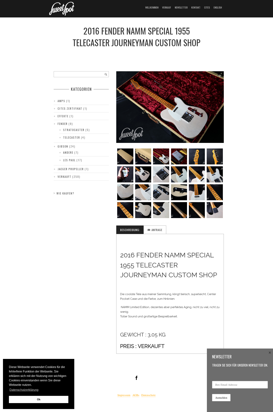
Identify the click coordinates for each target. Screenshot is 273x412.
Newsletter (181, 7)
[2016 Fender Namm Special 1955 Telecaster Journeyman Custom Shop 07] (125, 174)
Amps (61, 101)
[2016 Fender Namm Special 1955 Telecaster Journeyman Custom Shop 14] (125, 192)
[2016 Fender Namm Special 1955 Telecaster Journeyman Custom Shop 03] (161, 156)
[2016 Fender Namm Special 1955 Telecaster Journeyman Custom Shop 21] (143, 210)
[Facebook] (136, 378)
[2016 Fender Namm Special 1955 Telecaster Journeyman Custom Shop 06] (215, 156)
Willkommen (151, 7)
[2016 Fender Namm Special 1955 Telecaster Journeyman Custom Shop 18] (197, 192)
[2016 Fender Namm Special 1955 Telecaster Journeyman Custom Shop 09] (161, 174)
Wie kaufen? (65, 193)
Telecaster (71, 137)
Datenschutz (148, 395)
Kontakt (195, 7)
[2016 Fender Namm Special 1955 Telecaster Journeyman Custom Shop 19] (215, 192)
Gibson (63, 146)
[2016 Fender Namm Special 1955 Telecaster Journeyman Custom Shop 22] (161, 210)
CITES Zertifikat (70, 108)
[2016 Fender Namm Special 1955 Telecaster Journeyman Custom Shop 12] (215, 174)
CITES (207, 7)
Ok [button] (38, 399)
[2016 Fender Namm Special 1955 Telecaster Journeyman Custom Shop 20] (125, 210)
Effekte (63, 116)
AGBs (135, 395)
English (218, 7)
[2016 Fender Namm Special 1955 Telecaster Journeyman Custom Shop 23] (179, 210)
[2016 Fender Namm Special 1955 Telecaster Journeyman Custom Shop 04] (179, 156)
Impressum (124, 395)
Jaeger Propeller (71, 169)
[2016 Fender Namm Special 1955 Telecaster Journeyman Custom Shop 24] (197, 210)
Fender (63, 124)
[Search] (106, 74)
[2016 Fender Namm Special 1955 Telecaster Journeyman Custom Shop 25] (215, 210)
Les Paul (69, 160)
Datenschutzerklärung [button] (23, 389)
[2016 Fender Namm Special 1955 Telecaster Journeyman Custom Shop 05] (197, 156)
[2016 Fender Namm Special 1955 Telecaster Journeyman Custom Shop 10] (179, 174)
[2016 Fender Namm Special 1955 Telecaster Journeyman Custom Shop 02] (143, 156)
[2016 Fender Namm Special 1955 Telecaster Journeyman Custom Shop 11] (197, 174)
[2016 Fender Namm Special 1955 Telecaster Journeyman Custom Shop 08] (143, 174)
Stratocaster (73, 130)
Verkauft (64, 176)
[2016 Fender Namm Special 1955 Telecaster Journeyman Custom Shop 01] (125, 156)
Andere (68, 152)
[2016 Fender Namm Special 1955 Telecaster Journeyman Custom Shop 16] (161, 192)
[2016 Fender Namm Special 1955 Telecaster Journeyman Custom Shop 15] (143, 192)
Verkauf (166, 7)
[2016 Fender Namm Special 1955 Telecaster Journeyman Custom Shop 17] (179, 192)
